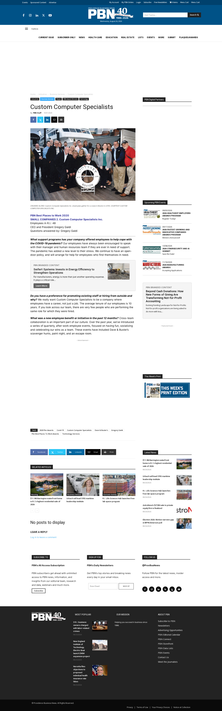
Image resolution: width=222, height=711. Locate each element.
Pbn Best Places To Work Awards (45, 434)
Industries (43, 94)
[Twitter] (43, 15)
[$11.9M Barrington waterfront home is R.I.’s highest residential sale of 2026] (46, 484)
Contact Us (163, 657)
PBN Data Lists (165, 648)
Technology (84, 99)
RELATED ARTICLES (41, 467)
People (58, 99)
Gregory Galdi (117, 430)
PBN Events (164, 652)
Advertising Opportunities (170, 630)
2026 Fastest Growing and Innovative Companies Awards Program (176, 232)
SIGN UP (126, 586)
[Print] (61, 120)
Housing (34, 495)
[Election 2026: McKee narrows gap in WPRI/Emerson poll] (184, 523)
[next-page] (37, 510)
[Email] (54, 120)
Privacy (130, 707)
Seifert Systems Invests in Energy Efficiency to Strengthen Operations (64, 271)
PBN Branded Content (47, 265)
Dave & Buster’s (101, 430)
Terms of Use (142, 707)
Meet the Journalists (168, 661)
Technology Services (71, 434)
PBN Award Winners (70, 99)
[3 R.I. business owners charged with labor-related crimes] (99, 626)
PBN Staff (37, 113)
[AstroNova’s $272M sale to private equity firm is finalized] (184, 509)
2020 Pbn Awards (46, 430)
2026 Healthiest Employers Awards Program (176, 214)
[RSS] (165, 589)
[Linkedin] (36, 15)
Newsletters (164, 625)
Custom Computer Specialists (79, 430)
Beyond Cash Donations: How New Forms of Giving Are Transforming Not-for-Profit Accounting (164, 296)
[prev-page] (32, 510)
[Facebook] (23, 15)
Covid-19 (60, 430)
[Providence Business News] (111, 13)
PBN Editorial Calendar (169, 634)
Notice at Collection (182, 707)
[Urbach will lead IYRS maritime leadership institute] (82, 484)
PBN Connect (164, 639)
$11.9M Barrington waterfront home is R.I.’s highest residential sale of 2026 (46, 501)
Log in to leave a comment (43, 537)
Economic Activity (110, 495)
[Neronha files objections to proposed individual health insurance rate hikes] (99, 670)
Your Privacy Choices (161, 707)
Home (33, 94)
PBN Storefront (165, 643)
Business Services (57, 94)
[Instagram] (30, 15)
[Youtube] (50, 15)
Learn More (41, 285)
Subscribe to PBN (166, 621)
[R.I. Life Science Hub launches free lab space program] (119, 484)
